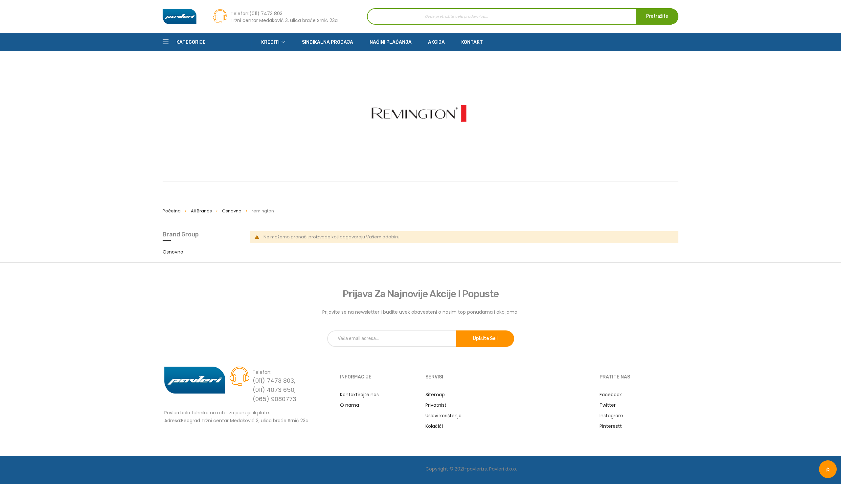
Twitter (608, 405)
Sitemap (435, 395)
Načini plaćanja (391, 42)
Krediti (270, 42)
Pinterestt (611, 426)
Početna (172, 211)
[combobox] (522, 16)
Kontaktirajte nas (359, 395)
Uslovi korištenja (443, 416)
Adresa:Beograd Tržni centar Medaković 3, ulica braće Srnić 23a (236, 420)
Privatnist (435, 405)
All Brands (202, 211)
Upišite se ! (485, 338)
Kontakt (472, 42)
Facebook (611, 395)
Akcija (436, 42)
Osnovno (232, 211)
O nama (349, 405)
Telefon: (240, 13)
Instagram (611, 416)
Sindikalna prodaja (327, 42)
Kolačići (434, 426)
